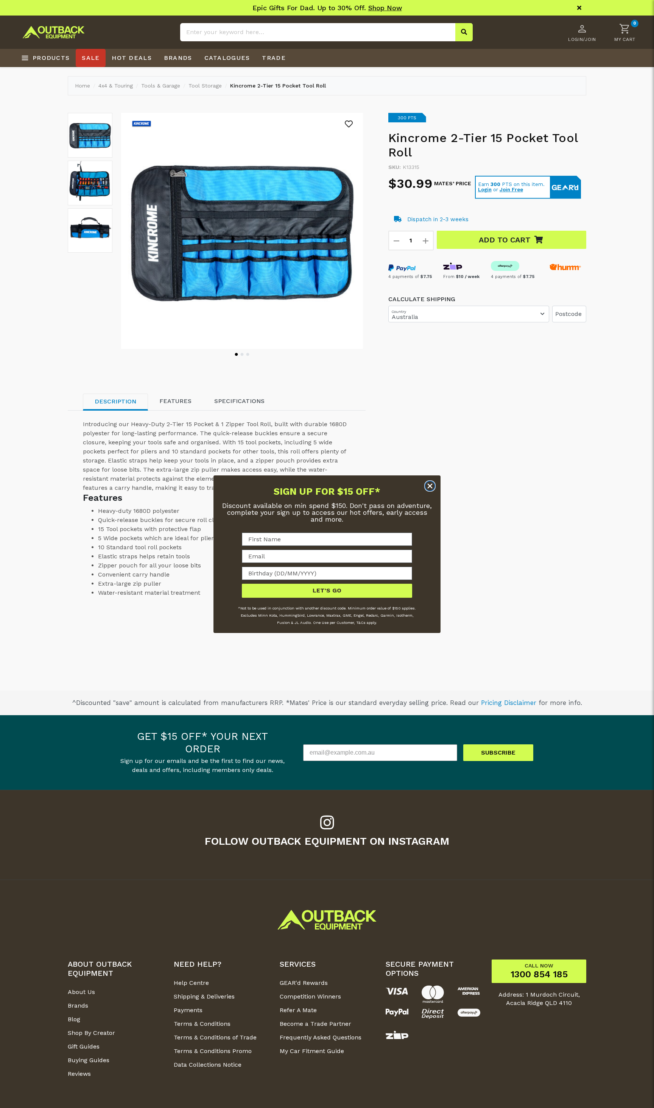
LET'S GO (327, 590)
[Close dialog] (430, 486)
